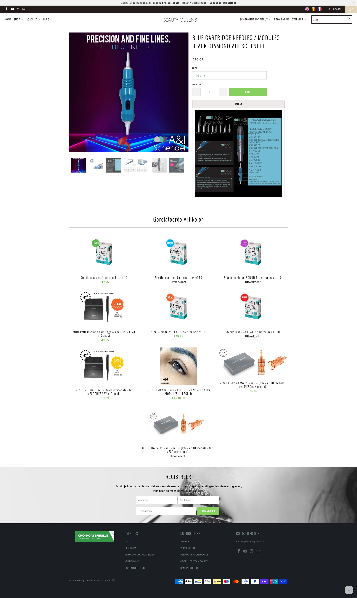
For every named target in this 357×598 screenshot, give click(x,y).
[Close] (243, 269)
